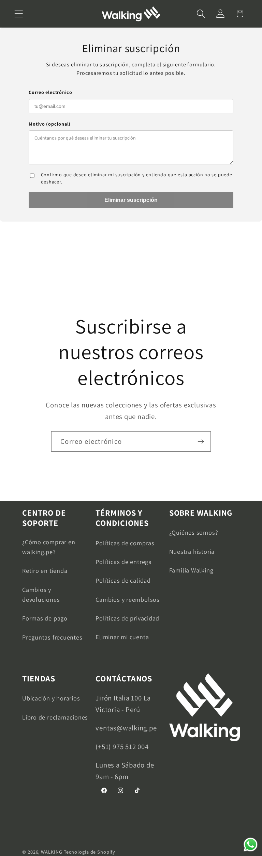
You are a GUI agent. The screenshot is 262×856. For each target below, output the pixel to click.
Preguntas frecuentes (52, 637)
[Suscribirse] (200, 441)
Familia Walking (191, 570)
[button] (18, 13)
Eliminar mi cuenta (122, 637)
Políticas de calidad (123, 580)
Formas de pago (45, 618)
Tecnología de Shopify (89, 852)
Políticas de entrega (124, 562)
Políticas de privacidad (127, 618)
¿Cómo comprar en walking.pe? (48, 547)
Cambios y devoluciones (41, 594)
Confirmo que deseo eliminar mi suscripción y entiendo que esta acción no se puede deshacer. (136, 178)
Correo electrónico (50, 92)
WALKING (51, 852)
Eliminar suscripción (131, 200)
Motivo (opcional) (50, 124)
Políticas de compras (125, 543)
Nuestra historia (192, 551)
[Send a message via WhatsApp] (251, 845)
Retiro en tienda (44, 570)
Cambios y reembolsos (128, 599)
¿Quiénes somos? (193, 532)
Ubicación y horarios (51, 698)
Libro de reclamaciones (55, 717)
